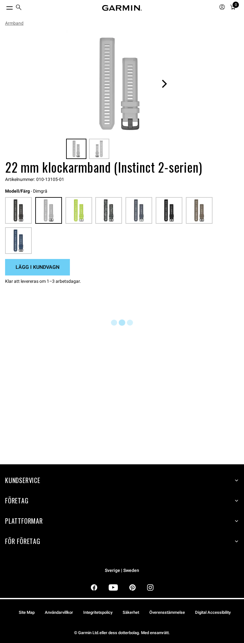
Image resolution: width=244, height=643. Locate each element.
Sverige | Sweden (122, 570)
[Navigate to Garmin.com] (122, 8)
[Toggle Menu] (4, 6)
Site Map (27, 612)
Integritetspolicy (97, 612)
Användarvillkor (59, 612)
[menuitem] (19, 8)
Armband (14, 23)
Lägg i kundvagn (37, 267)
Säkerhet (131, 612)
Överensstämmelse (167, 612)
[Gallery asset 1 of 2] (119, 83)
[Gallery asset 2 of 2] (99, 149)
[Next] (164, 83)
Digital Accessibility (213, 612)
